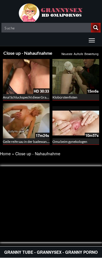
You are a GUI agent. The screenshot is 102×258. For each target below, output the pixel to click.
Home (5, 153)
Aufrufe (78, 54)
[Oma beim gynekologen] (75, 120)
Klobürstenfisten (64, 97)
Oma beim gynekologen (69, 141)
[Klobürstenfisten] (75, 76)
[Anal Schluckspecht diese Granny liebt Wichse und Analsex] (26, 76)
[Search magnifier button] (96, 27)
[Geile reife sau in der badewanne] (26, 120)
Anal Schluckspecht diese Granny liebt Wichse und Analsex (46, 97)
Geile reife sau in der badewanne (26, 141)
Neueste (67, 54)
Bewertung (91, 54)
